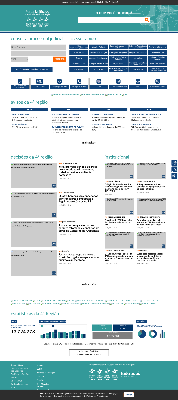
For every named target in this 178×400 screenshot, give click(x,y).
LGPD (39, 369)
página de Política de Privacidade (92, 396)
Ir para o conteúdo (70, 2)
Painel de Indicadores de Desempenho (80, 344)
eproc (13, 387)
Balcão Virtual (17, 381)
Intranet (40, 365)
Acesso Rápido (17, 365)
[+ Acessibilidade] (174, 176)
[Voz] (174, 169)
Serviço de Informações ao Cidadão (118, 69)
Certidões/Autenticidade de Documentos (137, 47)
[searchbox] (114, 20)
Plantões (40, 380)
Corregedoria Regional (118, 53)
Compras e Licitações (157, 47)
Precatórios (78, 69)
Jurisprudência (79, 64)
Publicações (98, 69)
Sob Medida (138, 69)
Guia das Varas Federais (98, 58)
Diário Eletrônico (157, 53)
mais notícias (89, 284)
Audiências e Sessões (20, 374)
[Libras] (174, 163)
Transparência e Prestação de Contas (157, 69)
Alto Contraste (111, 2)
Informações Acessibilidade (91, 2)
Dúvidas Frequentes (19, 384)
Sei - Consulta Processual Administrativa (32, 69)
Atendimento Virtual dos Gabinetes (19, 370)
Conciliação (79, 53)
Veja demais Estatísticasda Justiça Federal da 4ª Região (89, 352)
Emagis (79, 58)
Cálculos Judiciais (99, 47)
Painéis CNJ (57, 344)
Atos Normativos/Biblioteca (79, 47)
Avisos (14, 377)
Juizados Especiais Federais (157, 58)
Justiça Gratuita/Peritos (98, 64)
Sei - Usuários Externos (43, 385)
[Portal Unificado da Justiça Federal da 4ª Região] (37, 18)
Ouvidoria (41, 377)
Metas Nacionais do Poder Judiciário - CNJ (116, 344)
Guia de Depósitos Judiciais (118, 58)
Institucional (138, 58)
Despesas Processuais (138, 53)
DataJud (47, 344)
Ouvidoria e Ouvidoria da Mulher (138, 64)
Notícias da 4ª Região (46, 373)
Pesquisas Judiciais (157, 64)
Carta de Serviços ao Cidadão (118, 47)
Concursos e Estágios (98, 53)
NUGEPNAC (118, 64)
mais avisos (89, 142)
